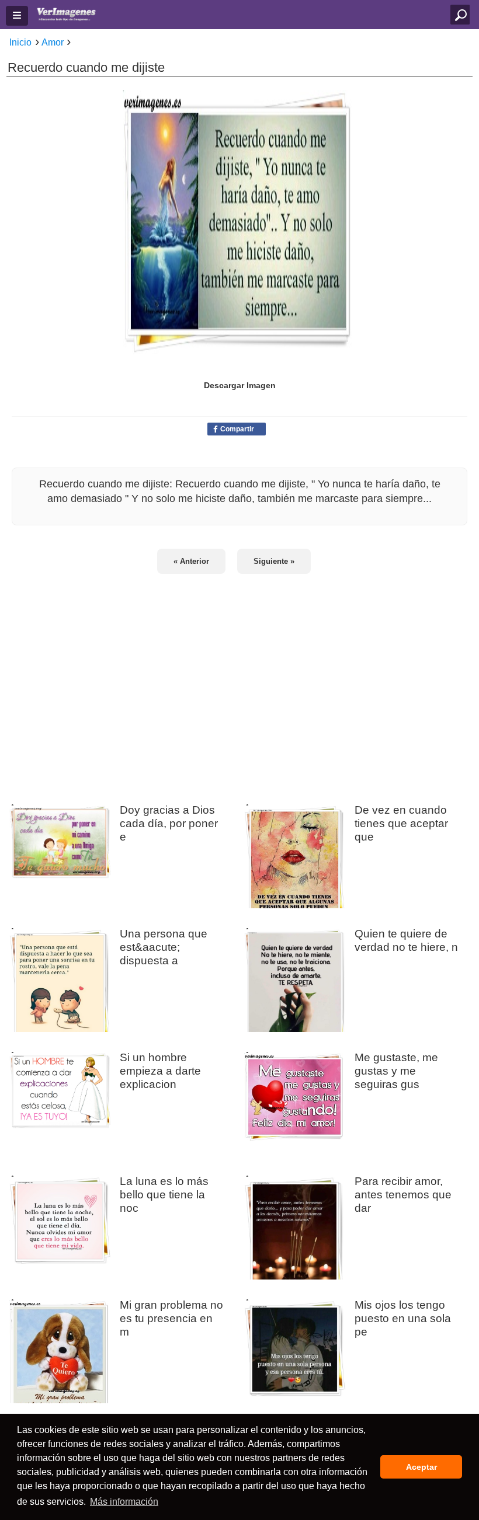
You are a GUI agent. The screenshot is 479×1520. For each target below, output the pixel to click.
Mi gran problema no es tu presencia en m (171, 1318)
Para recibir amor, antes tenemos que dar (403, 1194)
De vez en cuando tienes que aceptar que (401, 823)
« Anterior (191, 561)
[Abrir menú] (17, 16)
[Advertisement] (239, 681)
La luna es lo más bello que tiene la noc (164, 1194)
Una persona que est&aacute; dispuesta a (163, 947)
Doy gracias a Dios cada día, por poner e (169, 823)
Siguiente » (274, 561)
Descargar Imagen (240, 385)
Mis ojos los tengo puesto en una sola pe (403, 1318)
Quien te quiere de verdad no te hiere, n (406, 940)
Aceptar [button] (421, 1467)
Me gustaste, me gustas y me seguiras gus (396, 1070)
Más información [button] (124, 1502)
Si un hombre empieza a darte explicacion (160, 1070)
